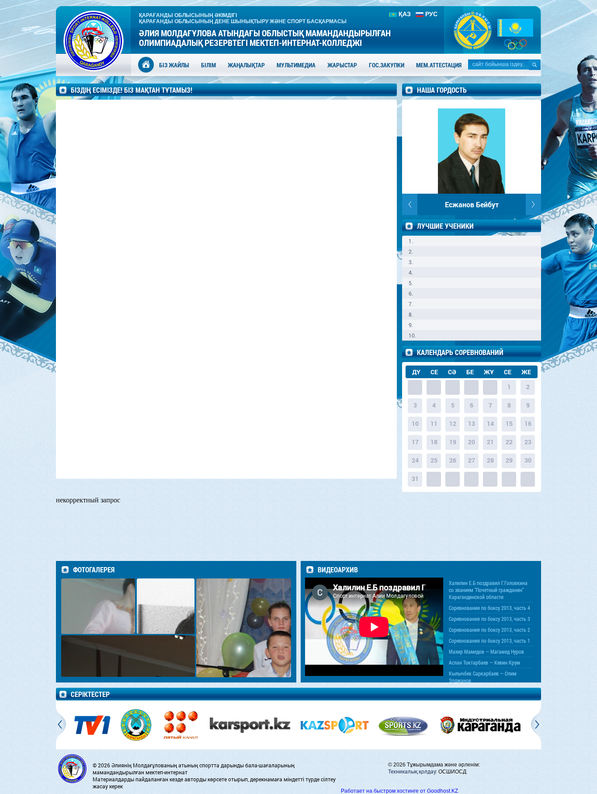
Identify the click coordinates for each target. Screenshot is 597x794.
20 (471, 442)
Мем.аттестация (439, 65)
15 (509, 423)
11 (433, 423)
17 (415, 442)
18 (433, 442)
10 (415, 423)
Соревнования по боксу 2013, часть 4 (489, 607)
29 (509, 460)
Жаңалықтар (246, 65)
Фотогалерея (94, 569)
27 (471, 460)
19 (452, 442)
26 (452, 460)
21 (490, 442)
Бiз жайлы (174, 65)
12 (452, 423)
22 (509, 442)
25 (433, 460)
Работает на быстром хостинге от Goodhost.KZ (399, 791)
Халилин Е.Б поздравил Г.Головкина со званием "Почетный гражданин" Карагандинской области (488, 589)
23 (527, 442)
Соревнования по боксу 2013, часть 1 (489, 640)
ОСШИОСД (452, 772)
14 (490, 423)
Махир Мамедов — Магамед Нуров (486, 651)
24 (415, 460)
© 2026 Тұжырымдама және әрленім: (434, 765)
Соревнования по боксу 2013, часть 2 (489, 629)
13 (471, 423)
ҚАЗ (405, 13)
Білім (208, 65)
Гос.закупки (386, 65)
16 (527, 423)
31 (415, 478)
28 (490, 460)
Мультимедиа (296, 65)
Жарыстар (342, 65)
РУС (431, 13)
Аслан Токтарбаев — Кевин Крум (484, 662)
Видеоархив (338, 569)
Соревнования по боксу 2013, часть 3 (489, 618)
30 (527, 460)
